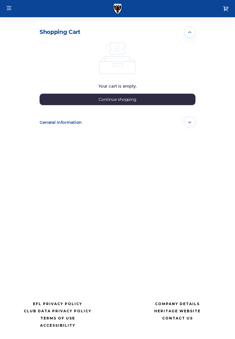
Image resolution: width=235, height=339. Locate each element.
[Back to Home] (117, 9)
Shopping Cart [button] (60, 31)
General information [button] (61, 122)
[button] (9, 8)
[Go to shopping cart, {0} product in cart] (226, 8)
